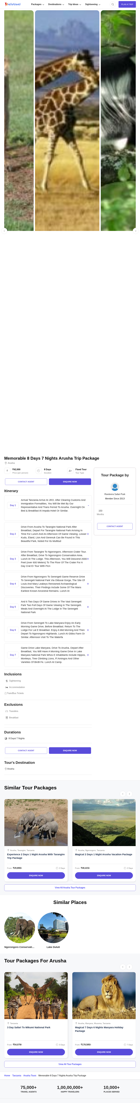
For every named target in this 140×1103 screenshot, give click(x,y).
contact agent (26, 482)
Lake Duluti (53, 947)
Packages (36, 4)
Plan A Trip (127, 4)
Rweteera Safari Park (114, 494)
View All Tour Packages (70, 1064)
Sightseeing (91, 4)
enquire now (70, 482)
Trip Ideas (73, 4)
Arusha (11, 463)
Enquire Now (36, 875)
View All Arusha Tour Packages (70, 887)
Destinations (54, 4)
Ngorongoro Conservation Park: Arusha (19, 947)
